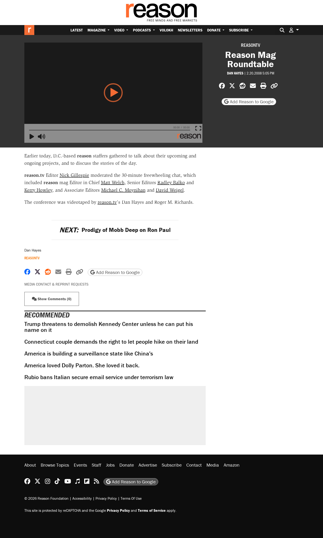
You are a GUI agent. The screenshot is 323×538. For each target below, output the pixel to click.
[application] (113, 93)
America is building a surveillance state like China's (88, 353)
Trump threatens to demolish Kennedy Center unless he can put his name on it (108, 327)
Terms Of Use (131, 498)
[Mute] (41, 136)
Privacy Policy (106, 498)
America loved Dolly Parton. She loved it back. (82, 365)
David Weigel (170, 190)
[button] (294, 30)
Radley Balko (171, 182)
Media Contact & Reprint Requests (56, 284)
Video (119, 30)
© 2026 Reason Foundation (46, 498)
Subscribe (239, 30)
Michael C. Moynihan (123, 190)
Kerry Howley (38, 190)
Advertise (148, 465)
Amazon (232, 465)
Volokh (166, 30)
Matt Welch (112, 182)
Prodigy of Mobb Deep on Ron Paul (115, 230)
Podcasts (142, 30)
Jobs (110, 465)
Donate (214, 30)
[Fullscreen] (199, 128)
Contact (194, 465)
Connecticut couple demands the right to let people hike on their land (111, 341)
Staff (96, 465)
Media (212, 465)
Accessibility (82, 498)
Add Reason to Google (251, 101)
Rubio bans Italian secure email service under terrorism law (98, 377)
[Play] (33, 136)
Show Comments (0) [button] (54, 298)
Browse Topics (55, 465)
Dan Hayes (235, 73)
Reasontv (250, 45)
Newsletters (190, 30)
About (30, 465)
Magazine (97, 30)
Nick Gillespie (74, 175)
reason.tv (107, 202)
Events (80, 465)
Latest (76, 30)
